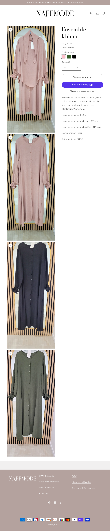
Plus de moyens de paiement (82, 91)
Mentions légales (81, 482)
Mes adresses (47, 487)
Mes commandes (49, 481)
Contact (43, 493)
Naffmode (58, 525)
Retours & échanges (83, 488)
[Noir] (74, 56)
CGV (74, 476)
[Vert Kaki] (69, 56)
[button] (6, 13)
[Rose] (63, 56)
